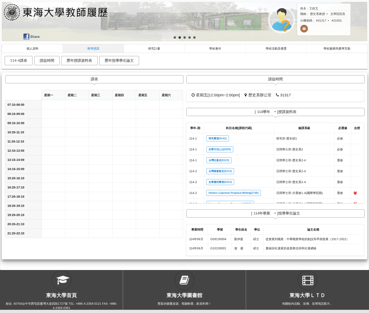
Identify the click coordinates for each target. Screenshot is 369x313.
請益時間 (47, 60)
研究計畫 (154, 48)
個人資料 (32, 48)
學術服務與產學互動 (337, 48)
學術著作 (215, 48)
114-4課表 (18, 60)
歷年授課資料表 (79, 60)
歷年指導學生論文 (119, 60)
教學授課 (93, 48)
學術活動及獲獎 (276, 48)
